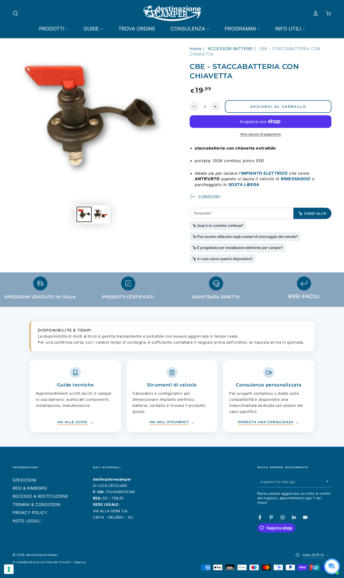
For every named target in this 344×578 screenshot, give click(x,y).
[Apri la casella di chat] (332, 566)
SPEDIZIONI (24, 480)
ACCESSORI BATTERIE (230, 48)
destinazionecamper (41, 555)
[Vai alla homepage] (172, 13)
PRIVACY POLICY (30, 512)
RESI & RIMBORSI (30, 488)
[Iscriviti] (328, 481)
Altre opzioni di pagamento (260, 134)
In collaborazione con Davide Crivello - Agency (49, 562)
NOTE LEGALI (27, 520)
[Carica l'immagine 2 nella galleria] (100, 214)
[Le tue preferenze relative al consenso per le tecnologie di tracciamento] (9, 569)
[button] (15, 13)
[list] (172, 290)
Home (195, 48)
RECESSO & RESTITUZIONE (40, 496)
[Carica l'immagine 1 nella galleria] (84, 214)
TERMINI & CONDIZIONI (36, 504)
